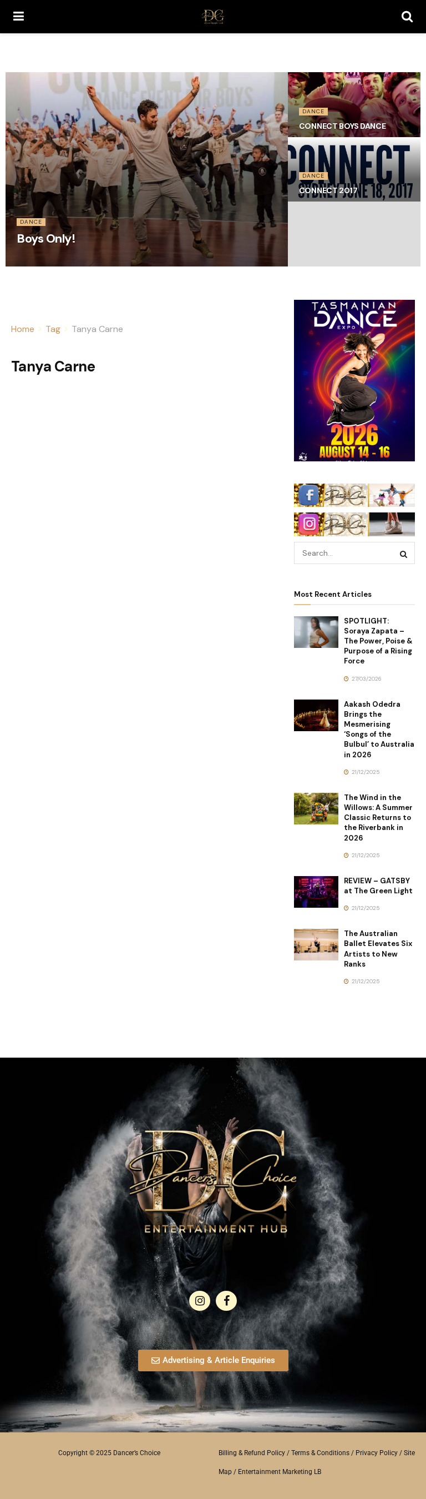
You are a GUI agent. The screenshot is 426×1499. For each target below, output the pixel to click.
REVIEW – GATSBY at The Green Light (378, 886)
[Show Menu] (18, 16)
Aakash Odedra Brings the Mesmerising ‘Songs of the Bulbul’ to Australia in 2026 (379, 729)
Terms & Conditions (320, 1453)
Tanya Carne (97, 329)
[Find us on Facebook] (226, 1301)
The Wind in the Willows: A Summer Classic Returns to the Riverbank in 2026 (378, 818)
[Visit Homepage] (213, 17)
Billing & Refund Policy (252, 1453)
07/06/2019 (37, 262)
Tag (52, 329)
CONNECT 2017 (328, 190)
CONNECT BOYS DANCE (342, 126)
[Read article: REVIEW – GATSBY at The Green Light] (316, 892)
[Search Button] (407, 16)
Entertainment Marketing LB (279, 1472)
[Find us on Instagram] (199, 1301)
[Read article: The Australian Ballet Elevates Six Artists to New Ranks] (316, 944)
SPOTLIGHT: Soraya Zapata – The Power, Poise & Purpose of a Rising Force (378, 641)
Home (22, 329)
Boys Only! (46, 238)
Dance (31, 221)
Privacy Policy (377, 1453)
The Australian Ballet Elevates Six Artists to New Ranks (378, 949)
